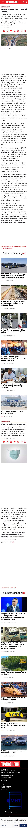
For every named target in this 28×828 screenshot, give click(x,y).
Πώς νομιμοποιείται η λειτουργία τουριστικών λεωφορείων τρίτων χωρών (13, 331)
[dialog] (14, 823)
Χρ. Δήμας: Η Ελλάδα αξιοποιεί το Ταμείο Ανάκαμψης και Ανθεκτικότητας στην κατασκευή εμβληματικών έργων (13, 616)
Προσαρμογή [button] (3, 825)
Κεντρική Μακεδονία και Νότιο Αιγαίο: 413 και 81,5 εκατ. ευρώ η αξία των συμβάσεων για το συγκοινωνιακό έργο (12, 646)
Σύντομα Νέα (5, 7)
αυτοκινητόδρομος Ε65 (7, 246)
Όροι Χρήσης (4, 780)
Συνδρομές (3, 779)
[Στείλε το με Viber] (21, 31)
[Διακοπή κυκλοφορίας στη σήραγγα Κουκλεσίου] (14, 663)
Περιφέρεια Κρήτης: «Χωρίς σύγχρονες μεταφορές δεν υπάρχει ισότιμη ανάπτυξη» (13, 358)
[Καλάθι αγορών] (23, 2)
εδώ (13, 542)
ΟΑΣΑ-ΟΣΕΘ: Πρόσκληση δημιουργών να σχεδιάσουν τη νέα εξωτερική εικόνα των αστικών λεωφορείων (14, 276)
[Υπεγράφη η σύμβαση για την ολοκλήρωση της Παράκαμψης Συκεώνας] (14, 375)
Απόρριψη (16, 825)
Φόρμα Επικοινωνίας (6, 777)
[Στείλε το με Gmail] (18, 31)
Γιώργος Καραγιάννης (7, 248)
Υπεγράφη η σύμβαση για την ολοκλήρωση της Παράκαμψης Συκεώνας (11, 386)
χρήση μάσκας (5, 587)
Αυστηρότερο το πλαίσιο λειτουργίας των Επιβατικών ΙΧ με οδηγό (13, 725)
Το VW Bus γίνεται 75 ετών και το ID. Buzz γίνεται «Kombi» (13, 752)
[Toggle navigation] (3, 2)
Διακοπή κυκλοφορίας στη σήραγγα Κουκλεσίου (13, 673)
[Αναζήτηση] (26, 2)
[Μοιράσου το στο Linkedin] (11, 31)
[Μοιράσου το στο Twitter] (7, 31)
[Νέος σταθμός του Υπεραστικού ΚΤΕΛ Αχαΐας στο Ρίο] (14, 402)
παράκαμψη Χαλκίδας (20, 246)
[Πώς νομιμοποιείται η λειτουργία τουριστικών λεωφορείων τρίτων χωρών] (14, 320)
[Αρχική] (12, 2)
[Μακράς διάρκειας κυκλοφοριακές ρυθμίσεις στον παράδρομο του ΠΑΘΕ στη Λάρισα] (14, 292)
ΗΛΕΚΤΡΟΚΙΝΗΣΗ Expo (6, 788)
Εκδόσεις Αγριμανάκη (6, 786)
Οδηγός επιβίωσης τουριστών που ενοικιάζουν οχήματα (13, 699)
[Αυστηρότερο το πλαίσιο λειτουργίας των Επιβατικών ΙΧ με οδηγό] (14, 714)
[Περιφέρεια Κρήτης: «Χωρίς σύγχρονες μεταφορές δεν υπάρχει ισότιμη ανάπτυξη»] (14, 347)
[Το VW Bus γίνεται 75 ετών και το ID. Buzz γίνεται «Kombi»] (14, 742)
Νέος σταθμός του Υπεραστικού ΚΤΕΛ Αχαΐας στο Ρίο (12, 412)
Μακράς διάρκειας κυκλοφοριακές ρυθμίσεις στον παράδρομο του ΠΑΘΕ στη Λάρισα (13, 303)
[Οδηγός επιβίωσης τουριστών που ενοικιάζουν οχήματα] (14, 689)
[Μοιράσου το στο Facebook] (3, 31)
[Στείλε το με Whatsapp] (25, 31)
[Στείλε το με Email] (14, 31)
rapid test (13, 587)
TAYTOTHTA (4, 789)
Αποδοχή (23, 825)
